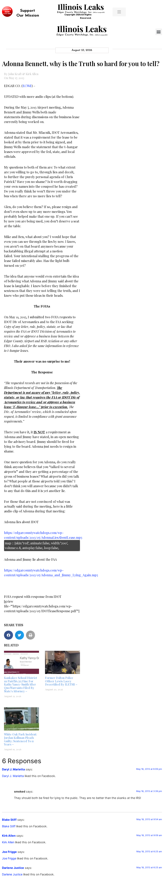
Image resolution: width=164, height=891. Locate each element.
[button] (158, 32)
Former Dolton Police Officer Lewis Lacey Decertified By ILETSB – (61, 681)
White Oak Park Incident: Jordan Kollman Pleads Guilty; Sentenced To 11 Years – (20, 739)
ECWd (27, 86)
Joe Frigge (9, 851)
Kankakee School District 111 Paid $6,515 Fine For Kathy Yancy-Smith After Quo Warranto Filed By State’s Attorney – (20, 684)
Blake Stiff (9, 819)
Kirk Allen (9, 835)
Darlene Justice (13, 867)
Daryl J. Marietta (13, 769)
